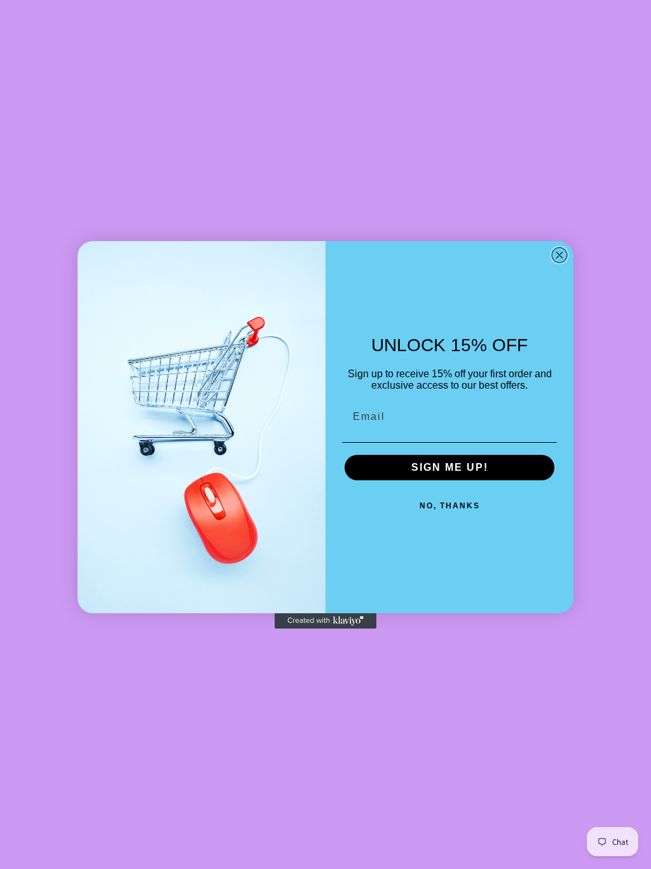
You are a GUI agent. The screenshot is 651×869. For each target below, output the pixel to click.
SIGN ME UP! (449, 467)
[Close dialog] (559, 255)
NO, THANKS (450, 505)
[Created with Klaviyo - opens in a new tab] (325, 621)
